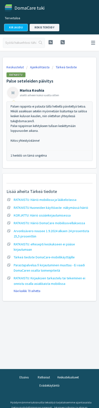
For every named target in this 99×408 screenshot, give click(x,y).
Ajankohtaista (40, 67)
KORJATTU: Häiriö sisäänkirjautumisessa (42, 215)
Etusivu (24, 377)
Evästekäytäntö (49, 385)
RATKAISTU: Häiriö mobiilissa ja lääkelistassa (45, 200)
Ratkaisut (44, 377)
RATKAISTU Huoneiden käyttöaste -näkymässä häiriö (51, 207)
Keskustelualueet (68, 377)
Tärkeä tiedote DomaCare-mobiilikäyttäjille (44, 257)
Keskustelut (15, 67)
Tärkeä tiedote (66, 67)
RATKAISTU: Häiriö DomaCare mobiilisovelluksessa (49, 223)
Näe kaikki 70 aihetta (27, 291)
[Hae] (40, 43)
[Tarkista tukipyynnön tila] (51, 42)
